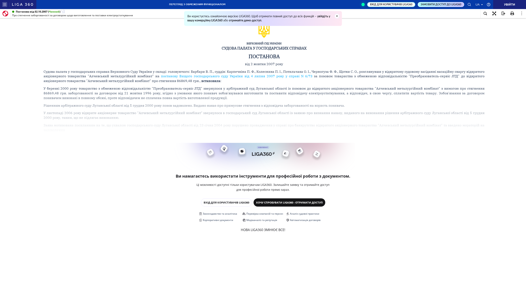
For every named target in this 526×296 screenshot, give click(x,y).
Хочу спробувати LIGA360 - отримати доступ (289, 202)
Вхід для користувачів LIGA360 (226, 202)
